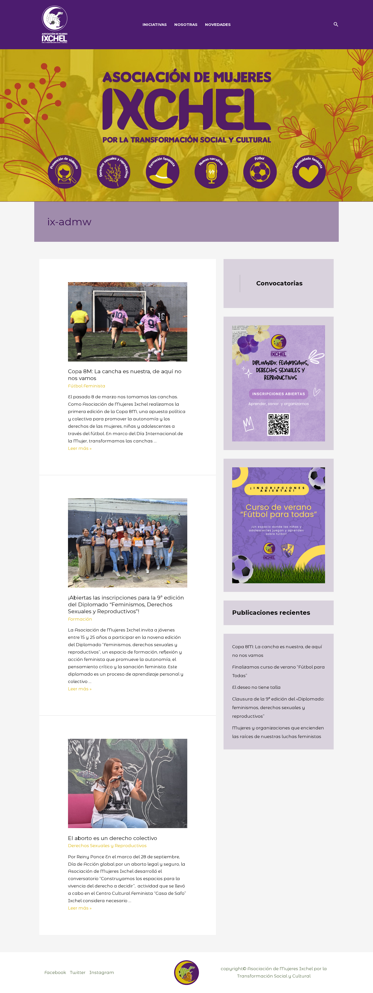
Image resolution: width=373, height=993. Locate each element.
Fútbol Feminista (86, 385)
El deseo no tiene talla (257, 687)
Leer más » (80, 448)
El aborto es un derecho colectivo (112, 838)
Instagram (101, 972)
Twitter (78, 972)
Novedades (218, 24)
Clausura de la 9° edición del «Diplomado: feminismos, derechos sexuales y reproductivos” (278, 707)
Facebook (55, 972)
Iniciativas (155, 24)
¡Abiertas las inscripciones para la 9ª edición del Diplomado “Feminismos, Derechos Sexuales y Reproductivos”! (126, 604)
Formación (80, 619)
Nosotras (185, 24)
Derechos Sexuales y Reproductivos (107, 845)
